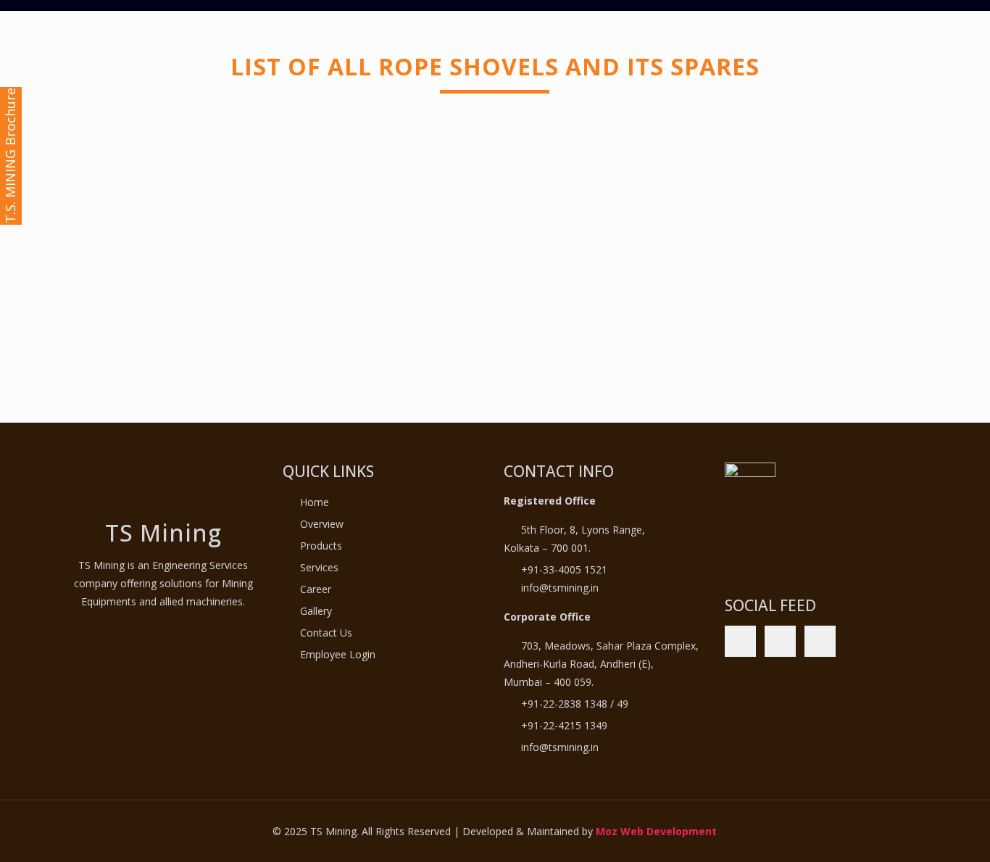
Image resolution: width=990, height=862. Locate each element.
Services (319, 567)
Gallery (316, 611)
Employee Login (337, 654)
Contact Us (326, 632)
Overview (322, 524)
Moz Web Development (656, 831)
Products (321, 545)
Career (315, 589)
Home (314, 502)
